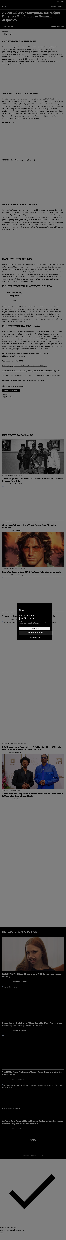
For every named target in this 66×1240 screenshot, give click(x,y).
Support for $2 (34, 628)
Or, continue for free (35, 637)
